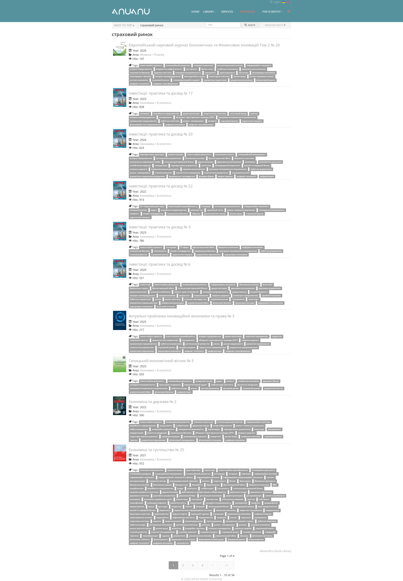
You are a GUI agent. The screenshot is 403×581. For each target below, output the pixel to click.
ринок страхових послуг (262, 76)
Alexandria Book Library (275, 551)
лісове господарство (153, 213)
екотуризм (197, 499)
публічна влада (179, 388)
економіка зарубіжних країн (158, 499)
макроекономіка (167, 295)
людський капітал (139, 340)
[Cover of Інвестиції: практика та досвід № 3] (119, 231)
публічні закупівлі (267, 521)
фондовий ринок (236, 539)
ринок (158, 299)
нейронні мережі (263, 514)
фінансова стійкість (140, 539)
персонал (246, 517)
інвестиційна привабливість (183, 206)
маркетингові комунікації (165, 340)
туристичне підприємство (212, 347)
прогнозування (214, 521)
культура (163, 506)
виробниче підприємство (166, 113)
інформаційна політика (259, 422)
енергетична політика (215, 113)
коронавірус (214, 429)
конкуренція (161, 165)
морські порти (180, 514)
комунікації (196, 503)
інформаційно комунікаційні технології (243, 477)
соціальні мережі (243, 528)
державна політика (140, 495)
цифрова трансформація (165, 83)
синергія (212, 121)
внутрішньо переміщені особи (145, 162)
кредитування (239, 292)
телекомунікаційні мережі (186, 80)
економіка (250, 162)
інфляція (246, 474)
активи (206, 481)
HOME (195, 11)
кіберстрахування (139, 429)
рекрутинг (215, 436)
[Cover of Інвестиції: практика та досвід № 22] (119, 190)
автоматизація (137, 481)
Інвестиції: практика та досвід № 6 (159, 264)
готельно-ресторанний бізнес (179, 162)
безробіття (197, 484)
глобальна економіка (227, 69)
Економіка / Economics (155, 103)
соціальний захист (265, 528)
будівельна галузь (139, 288)
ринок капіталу (173, 299)
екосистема (182, 499)
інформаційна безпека (208, 477)
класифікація (137, 503)
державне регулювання (254, 69)
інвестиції (145, 284)
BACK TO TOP (123, 25)
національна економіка (239, 514)
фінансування (161, 539)
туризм (134, 440)
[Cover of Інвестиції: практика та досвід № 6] (119, 268)
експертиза (213, 499)
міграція (200, 506)
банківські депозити (265, 481)
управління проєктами (215, 80)
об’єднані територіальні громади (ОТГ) (195, 117)
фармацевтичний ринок (270, 303)
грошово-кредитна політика (144, 492)
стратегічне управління (216, 173)
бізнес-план (207, 69)
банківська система (195, 158)
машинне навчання (226, 510)
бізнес (233, 481)
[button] (275, 2)
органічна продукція (247, 384)
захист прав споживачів (186, 292)
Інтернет (233, 474)
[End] (226, 565)
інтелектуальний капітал (230, 65)
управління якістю (273, 388)
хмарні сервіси (225, 176)
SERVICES (227, 11)
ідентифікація (193, 470)
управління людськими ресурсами (147, 176)
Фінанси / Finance (152, 54)
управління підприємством (144, 303)
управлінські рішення (242, 80)
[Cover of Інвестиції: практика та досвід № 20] (119, 138)
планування (260, 517)
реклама (206, 525)
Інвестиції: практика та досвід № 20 (161, 134)
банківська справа (162, 484)
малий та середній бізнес (257, 165)
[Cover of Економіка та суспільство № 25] (119, 453)
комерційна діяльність (163, 429)
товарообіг (270, 532)
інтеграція (171, 247)
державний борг (187, 495)
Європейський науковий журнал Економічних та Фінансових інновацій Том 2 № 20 (204, 45)
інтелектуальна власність (228, 206)
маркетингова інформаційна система (193, 510)
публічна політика (170, 121)
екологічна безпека (275, 495)
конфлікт (134, 213)
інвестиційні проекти (151, 65)
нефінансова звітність (222, 384)
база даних (245, 481)
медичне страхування (251, 510)
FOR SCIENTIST (271, 11)
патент (234, 517)
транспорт (253, 299)
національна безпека (177, 213)
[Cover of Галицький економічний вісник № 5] (119, 363)
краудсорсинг (271, 503)
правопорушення (194, 521)
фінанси (244, 535)
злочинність (160, 251)
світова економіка (139, 80)
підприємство (206, 517)
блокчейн (268, 284)
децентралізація (191, 113)
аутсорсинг (192, 69)
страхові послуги (209, 532)
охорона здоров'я (139, 169)
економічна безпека (140, 72)
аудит (154, 210)
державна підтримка (261, 492)
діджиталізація (206, 162)
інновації (145, 113)
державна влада (238, 492)
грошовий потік (215, 210)
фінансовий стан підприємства (146, 124)
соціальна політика (251, 436)
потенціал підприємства (245, 295)
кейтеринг (264, 499)
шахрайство (183, 543)
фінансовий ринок (265, 80)
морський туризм (200, 514)
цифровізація (267, 176)
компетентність (178, 503)
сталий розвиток (163, 173)
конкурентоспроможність (188, 72)
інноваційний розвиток (178, 65)
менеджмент (165, 117)
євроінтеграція (176, 154)
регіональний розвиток (198, 343)
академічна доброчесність (169, 69)
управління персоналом (208, 254)
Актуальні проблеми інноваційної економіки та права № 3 (181, 316)
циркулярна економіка (236, 254)
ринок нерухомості (233, 343)
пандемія (222, 517)
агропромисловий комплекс (184, 481)
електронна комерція (233, 499)
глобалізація (182, 425)
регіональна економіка (161, 525)
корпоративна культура (152, 154)
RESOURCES (247, 11)
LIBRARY (208, 11)
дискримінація (254, 495)
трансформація (150, 535)
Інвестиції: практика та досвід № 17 (161, 93)
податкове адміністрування (144, 436)
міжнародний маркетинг (228, 165)
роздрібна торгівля (195, 528)
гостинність (223, 488)
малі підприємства (267, 506)
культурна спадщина (170, 384)
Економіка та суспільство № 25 (156, 449)
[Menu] (288, 11)
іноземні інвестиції (204, 65)
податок (157, 521)
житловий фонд (238, 113)
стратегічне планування (188, 173)
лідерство (277, 336)
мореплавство (161, 514)
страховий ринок (161, 80)
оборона (196, 213)
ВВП (275, 484)
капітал (254, 113)
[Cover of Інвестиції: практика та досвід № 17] (119, 97)
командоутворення (157, 503)
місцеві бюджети (259, 292)
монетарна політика (219, 76)
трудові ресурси (187, 347)
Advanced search (274, 24)
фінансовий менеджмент (182, 440)
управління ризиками (173, 303)
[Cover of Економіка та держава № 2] (119, 405)
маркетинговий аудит (195, 384)
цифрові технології (140, 83)
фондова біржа (206, 176)
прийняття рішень (271, 295)
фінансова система (245, 303)
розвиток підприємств (258, 343)
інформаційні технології (259, 65)
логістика (244, 72)
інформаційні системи (266, 474)
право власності (173, 521)
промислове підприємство (143, 121)
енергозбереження (222, 425)
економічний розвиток (152, 470)
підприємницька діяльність (165, 169)
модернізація (137, 433)
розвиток (177, 528)
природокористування (195, 436)
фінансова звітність (262, 535)
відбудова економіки (253, 247)
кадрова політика (163, 72)
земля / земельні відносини (241, 210)
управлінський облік (198, 303)
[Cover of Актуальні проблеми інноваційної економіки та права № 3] (119, 320)
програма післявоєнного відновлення (237, 117)
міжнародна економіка (263, 72)
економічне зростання (270, 162)
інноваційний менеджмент (252, 154)
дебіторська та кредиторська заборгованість (204, 492)
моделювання (201, 295)
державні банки (271, 381)
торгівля (134, 535)
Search (251, 24)
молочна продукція (157, 433)
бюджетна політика (244, 158)
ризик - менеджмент (193, 121)
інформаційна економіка (223, 284)
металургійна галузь (195, 76)
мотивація (218, 514)
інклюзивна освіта (225, 154)
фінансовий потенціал (210, 440)
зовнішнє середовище (257, 336)
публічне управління (261, 169)
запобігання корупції (140, 165)
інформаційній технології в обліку (175, 477)
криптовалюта (227, 72)
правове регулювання (194, 169)
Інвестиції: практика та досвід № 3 (159, 226)
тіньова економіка (252, 532)
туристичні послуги (252, 121)
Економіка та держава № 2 (152, 401)
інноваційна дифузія (140, 474)
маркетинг (184, 295)
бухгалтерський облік (220, 158)
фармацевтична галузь (183, 539)
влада (180, 488)
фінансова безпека (222, 303)
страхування (238, 299)
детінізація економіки (211, 495)
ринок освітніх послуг (215, 213)
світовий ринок (231, 388)
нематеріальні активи (141, 517)
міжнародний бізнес (219, 506)
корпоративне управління (184, 165)
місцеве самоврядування (168, 76)
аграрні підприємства (141, 69)
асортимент (220, 481)
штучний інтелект (166, 306)
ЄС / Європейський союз (152, 206)
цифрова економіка (175, 124)
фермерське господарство (182, 176)
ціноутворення (256, 539)
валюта (231, 381)
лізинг (189, 506)
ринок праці (240, 76)
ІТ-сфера (184, 247)
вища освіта (166, 425)
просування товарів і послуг (240, 521)
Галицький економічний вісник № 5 (161, 360)
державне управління (270, 288)
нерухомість (162, 517)
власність (192, 488)
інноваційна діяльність (180, 381)
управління (179, 535)
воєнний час (196, 210)
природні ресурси (171, 436)
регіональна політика (187, 525)
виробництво (137, 488)
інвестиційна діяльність (199, 154)
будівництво (213, 484)
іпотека (271, 477)
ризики (243, 525)
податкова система (139, 521)
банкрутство (181, 484)
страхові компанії (188, 532)
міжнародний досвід (243, 506)
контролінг (210, 72)
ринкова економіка (260, 525)
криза (151, 506)
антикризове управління (169, 158)
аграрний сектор (138, 210)
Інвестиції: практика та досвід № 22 (161, 186)
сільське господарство (195, 299)
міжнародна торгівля (141, 76)
